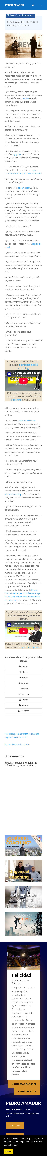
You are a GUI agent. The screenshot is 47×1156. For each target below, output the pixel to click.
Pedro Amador (17, 22)
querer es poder (30, 647)
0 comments (24, 25)
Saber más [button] (12, 1145)
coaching (16, 399)
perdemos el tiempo (26, 420)
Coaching (11, 25)
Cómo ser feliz (27, 1091)
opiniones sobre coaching (28, 366)
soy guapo (17, 154)
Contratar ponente (24, 1084)
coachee (25, 98)
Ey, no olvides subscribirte (17, 744)
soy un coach (24, 187)
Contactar (15, 1125)
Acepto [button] (8, 1151)
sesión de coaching (13, 494)
